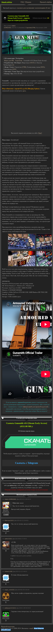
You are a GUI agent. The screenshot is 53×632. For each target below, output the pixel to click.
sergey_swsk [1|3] (9, 589)
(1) (13, 65)
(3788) (24, 67)
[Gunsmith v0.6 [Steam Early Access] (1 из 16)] (21, 248)
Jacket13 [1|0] (8, 571)
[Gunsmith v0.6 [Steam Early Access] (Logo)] (26, 53)
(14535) (32, 63)
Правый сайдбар (46, 2)
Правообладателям (8, 626)
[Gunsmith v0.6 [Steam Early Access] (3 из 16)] (21, 265)
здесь (24, 91)
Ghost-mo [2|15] (9, 520)
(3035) (42, 67)
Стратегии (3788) (30, 27)
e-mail (31, 628)
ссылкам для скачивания (25, 8)
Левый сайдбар (6, 2)
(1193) (14, 69)
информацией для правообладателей (35, 407)
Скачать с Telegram (26, 462)
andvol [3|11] (8, 538)
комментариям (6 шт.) (42, 8)
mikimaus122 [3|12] (10, 608)
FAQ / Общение (26, 2)
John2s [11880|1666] (10, 499)
